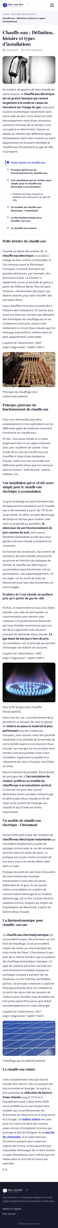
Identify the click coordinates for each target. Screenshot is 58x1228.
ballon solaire (31, 1119)
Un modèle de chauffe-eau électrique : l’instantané (26, 209)
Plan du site (9, 1213)
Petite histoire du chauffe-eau (28, 162)
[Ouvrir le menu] (52, 5)
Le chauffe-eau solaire (24, 228)
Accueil (6, 14)
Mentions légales (12, 1208)
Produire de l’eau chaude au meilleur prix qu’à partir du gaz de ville (31, 197)
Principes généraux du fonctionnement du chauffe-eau (29, 171)
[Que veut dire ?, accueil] (17, 5)
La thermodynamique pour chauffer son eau (26, 219)
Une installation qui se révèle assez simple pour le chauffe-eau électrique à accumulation (31, 183)
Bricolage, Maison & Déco (24, 14)
